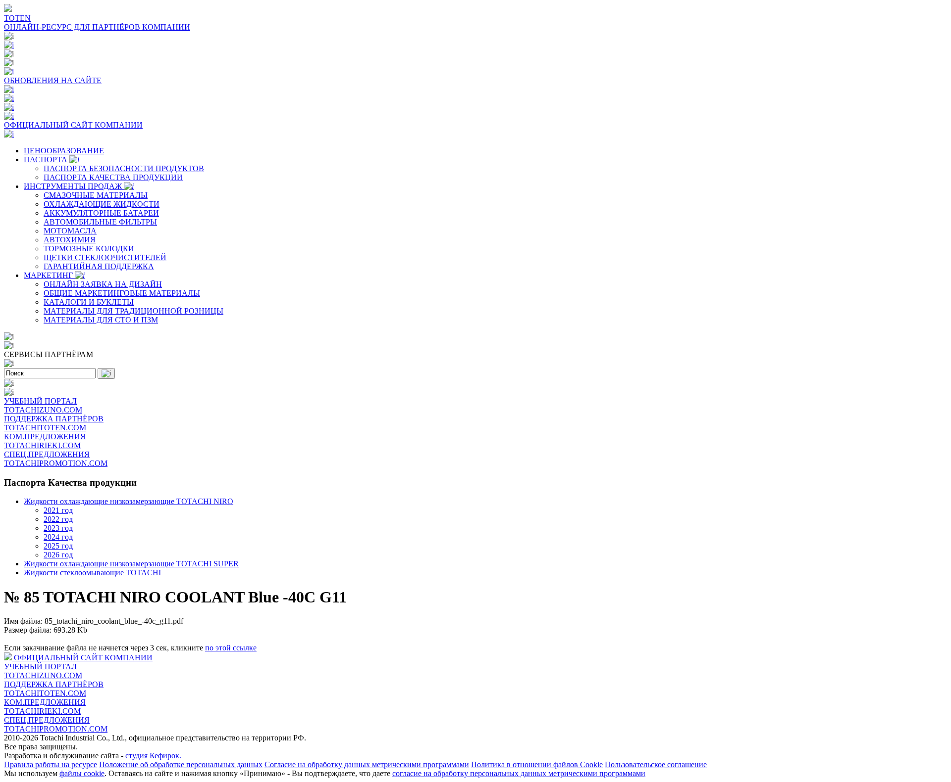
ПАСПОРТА (46, 159)
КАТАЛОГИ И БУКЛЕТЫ (89, 302)
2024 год (58, 537)
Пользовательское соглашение (656, 764)
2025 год (58, 546)
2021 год (58, 510)
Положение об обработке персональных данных (181, 764)
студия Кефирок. (153, 755)
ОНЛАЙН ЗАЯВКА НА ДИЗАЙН (103, 284)
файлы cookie (82, 773)
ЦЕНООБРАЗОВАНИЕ (64, 150)
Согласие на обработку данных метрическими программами (366, 764)
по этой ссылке (231, 648)
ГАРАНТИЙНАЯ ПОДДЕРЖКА (99, 266)
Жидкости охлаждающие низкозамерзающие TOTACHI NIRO (128, 501)
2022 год (58, 519)
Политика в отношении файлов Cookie (537, 764)
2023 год (58, 528)
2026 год (58, 555)
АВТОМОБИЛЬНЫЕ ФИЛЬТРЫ (100, 222)
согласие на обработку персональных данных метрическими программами (518, 773)
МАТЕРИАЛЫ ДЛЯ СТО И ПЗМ (101, 320)
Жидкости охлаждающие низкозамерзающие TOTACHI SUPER (131, 563)
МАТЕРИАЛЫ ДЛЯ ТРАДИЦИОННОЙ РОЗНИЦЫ (133, 311)
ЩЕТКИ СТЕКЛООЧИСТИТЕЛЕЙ (105, 257)
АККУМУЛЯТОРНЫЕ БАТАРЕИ (101, 213)
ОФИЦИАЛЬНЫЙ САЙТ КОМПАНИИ (83, 657)
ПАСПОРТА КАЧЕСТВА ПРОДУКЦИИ (113, 177)
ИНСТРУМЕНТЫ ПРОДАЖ (74, 186)
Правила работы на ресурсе (50, 764)
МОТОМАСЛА (70, 231)
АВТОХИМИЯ (70, 239)
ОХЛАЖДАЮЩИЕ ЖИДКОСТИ (101, 204)
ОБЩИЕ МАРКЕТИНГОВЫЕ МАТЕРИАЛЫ (122, 293)
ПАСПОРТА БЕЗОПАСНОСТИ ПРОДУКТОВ (124, 168)
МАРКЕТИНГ (49, 275)
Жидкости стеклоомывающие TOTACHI (92, 572)
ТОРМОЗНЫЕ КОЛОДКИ (89, 248)
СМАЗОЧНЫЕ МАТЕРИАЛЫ (96, 195)
